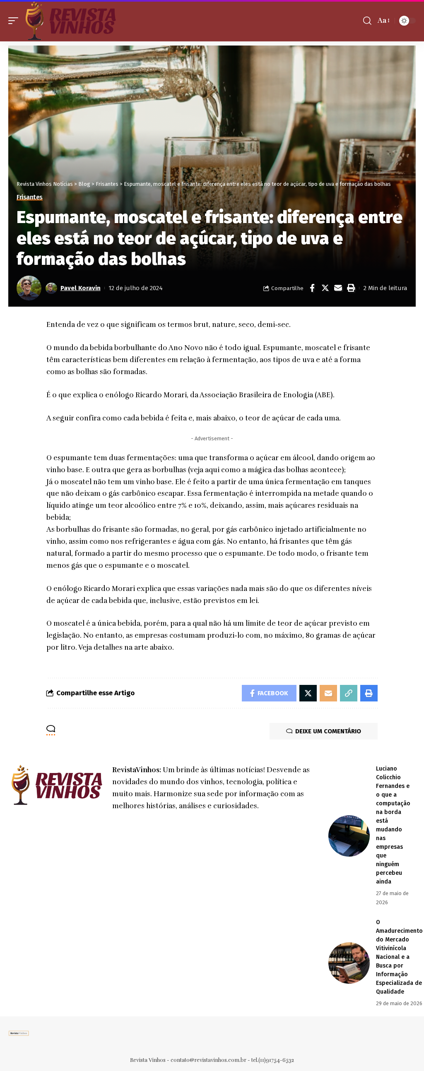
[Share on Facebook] (312, 288)
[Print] (351, 288)
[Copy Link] (348, 693)
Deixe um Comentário (328, 731)
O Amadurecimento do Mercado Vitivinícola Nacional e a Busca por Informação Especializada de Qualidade (399, 957)
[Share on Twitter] (325, 288)
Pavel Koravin (80, 288)
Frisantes (30, 197)
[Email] (338, 288)
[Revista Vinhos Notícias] (70, 20)
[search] (367, 21)
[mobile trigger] (15, 20)
